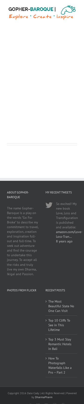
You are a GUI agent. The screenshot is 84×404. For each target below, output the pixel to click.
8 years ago (64, 241)
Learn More (23, 112)
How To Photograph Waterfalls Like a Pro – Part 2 (60, 365)
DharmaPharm (43, 397)
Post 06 (14, 73)
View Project (24, 125)
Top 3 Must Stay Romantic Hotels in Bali (59, 344)
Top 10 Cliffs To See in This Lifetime (59, 325)
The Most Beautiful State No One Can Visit (61, 306)
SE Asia (11, 79)
